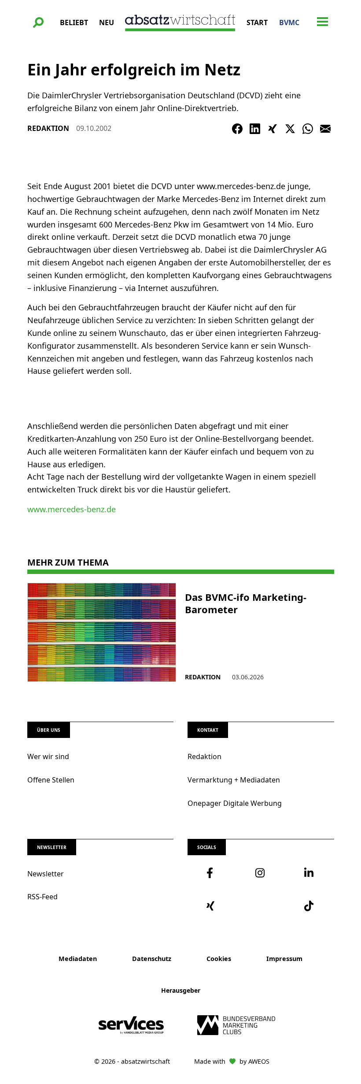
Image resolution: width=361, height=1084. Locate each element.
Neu (106, 22)
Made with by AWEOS (231, 1061)
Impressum (284, 958)
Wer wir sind (48, 756)
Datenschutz (151, 958)
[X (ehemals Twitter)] (290, 129)
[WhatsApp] (308, 129)
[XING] (272, 129)
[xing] (212, 906)
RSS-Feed (42, 896)
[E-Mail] (325, 129)
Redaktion (204, 756)
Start (257, 22)
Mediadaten (78, 958)
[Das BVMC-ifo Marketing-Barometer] (102, 632)
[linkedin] (309, 873)
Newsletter (45, 874)
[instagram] (260, 873)
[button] (38, 22)
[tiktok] (309, 906)
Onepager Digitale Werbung (235, 803)
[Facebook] (237, 129)
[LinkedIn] (255, 129)
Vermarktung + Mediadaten (234, 780)
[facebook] (212, 873)
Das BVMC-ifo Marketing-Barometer (245, 603)
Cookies (218, 958)
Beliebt (74, 22)
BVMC (289, 22)
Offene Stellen (50, 780)
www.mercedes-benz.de (71, 509)
